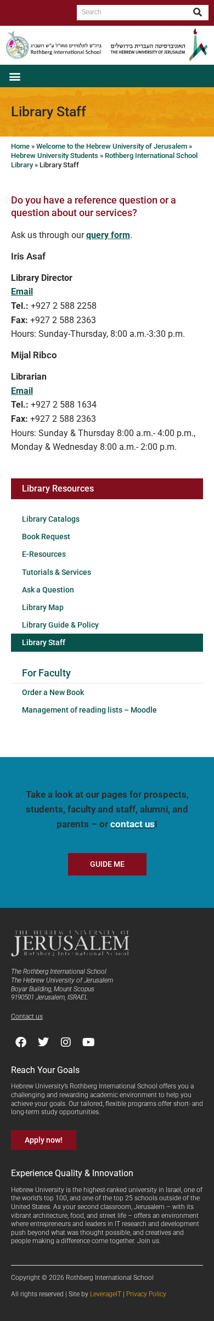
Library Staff (43, 642)
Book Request (46, 536)
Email (22, 291)
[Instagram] (66, 1042)
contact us (132, 823)
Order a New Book (53, 692)
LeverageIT (105, 1294)
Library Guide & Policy (60, 624)
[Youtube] (88, 1042)
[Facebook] (21, 1042)
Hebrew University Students (54, 155)
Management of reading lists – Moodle (89, 709)
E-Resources (44, 554)
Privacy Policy (146, 1294)
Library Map (43, 607)
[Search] (198, 12)
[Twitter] (43, 1042)
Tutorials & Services (56, 572)
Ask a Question (48, 589)
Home (20, 146)
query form (108, 235)
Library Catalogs (51, 519)
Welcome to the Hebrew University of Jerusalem (111, 146)
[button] (14, 76)
